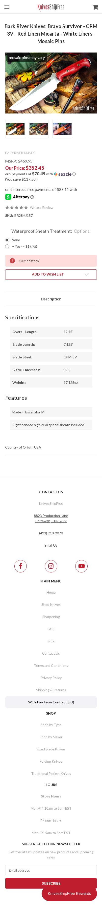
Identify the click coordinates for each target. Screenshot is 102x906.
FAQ (51, 629)
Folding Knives (51, 761)
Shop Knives (51, 604)
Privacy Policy (51, 678)
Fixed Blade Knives (51, 749)
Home (51, 592)
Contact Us (51, 653)
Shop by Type (51, 725)
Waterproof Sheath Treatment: (51, 231)
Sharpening (51, 617)
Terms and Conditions (51, 665)
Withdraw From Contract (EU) (51, 702)
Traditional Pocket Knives (51, 773)
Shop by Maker (51, 737)
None (16, 240)
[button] (51, 173)
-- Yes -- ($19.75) (24, 246)
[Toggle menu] (7, 7)
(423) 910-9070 (51, 533)
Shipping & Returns (51, 690)
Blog (51, 641)
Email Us (51, 545)
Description (51, 299)
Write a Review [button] (41, 207)
